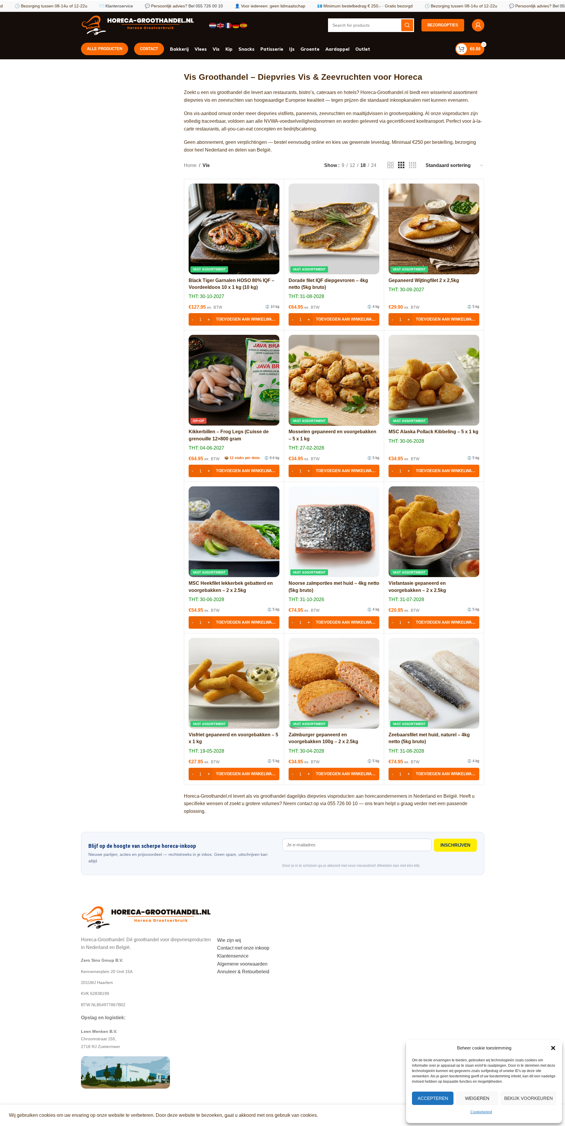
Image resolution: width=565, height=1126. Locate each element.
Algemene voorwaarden (242, 963)
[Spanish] (244, 25)
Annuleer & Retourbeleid (243, 971)
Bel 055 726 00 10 (177, 6)
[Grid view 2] (390, 165)
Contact (149, 49)
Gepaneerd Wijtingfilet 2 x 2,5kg (424, 280)
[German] (236, 25)
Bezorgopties (442, 25)
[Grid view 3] (401, 165)
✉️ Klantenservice (87, 6)
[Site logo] (138, 24)
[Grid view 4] (412, 165)
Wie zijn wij (229, 940)
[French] (228, 25)
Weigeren (477, 1098)
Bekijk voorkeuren (528, 1098)
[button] (553, 1048)
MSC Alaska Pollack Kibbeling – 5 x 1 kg (433, 431)
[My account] (478, 25)
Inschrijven (455, 845)
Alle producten (104, 49)
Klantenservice (233, 955)
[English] (221, 25)
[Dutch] (213, 25)
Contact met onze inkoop (243, 947)
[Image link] (146, 916)
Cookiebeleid (481, 1112)
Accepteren (433, 1098)
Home (190, 165)
